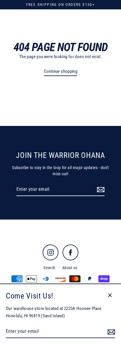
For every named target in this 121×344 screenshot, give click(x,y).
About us (70, 267)
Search (49, 267)
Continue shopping (61, 71)
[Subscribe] (100, 189)
